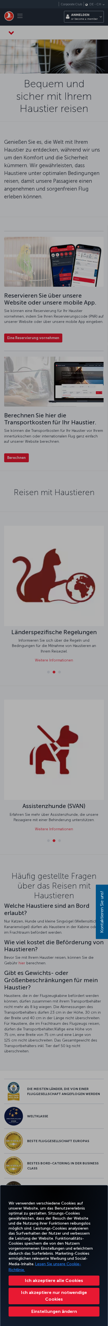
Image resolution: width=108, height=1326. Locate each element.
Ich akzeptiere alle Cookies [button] (54, 1280)
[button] (54, 1311)
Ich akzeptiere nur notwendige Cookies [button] (54, 1296)
